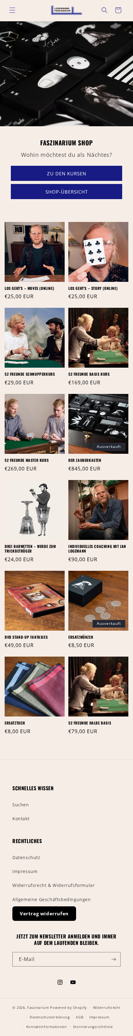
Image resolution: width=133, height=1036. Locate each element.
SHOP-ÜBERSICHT (66, 191)
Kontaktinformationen (46, 1026)
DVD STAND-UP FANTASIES (26, 637)
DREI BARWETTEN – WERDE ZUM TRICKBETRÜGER (30, 549)
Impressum (24, 871)
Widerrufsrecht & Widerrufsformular (53, 885)
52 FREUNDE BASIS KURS (89, 374)
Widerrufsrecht (107, 1007)
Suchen (20, 805)
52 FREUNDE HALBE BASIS (89, 723)
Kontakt (20, 818)
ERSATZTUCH (15, 723)
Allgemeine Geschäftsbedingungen (51, 899)
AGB (79, 1017)
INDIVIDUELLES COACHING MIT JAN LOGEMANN (97, 549)
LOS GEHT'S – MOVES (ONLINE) (29, 288)
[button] (12, 10)
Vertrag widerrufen (44, 913)
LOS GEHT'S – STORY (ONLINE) (93, 288)
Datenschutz (26, 857)
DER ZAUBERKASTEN (84, 460)
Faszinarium (38, 1007)
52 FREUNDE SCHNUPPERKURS (30, 374)
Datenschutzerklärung (50, 1017)
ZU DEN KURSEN (66, 173)
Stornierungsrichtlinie (93, 1026)
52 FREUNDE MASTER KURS (27, 460)
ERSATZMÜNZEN (80, 637)
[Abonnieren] (113, 959)
